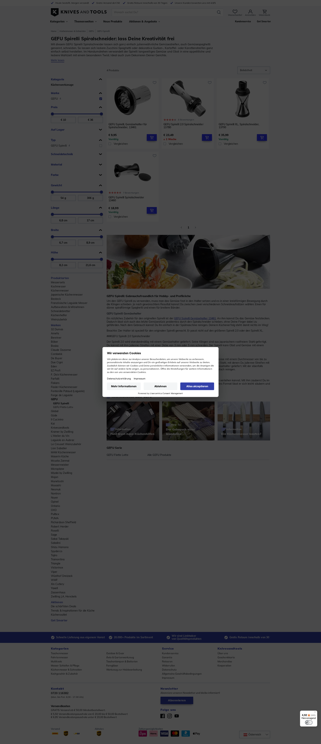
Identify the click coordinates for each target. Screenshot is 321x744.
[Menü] (315, 713)
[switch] (308, 722)
